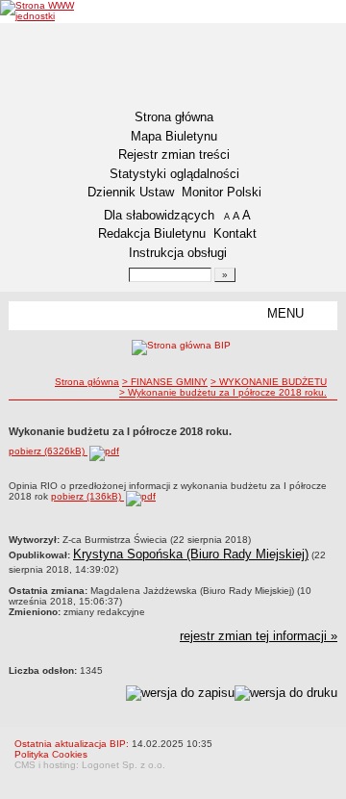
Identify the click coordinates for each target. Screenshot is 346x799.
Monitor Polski (221, 192)
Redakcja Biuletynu (152, 233)
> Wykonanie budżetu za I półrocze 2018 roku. (223, 392)
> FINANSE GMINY (165, 381)
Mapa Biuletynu (174, 136)
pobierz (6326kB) (48, 451)
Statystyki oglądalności (174, 174)
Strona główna (174, 117)
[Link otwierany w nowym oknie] (53, 10)
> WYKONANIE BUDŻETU (268, 381)
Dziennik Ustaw (130, 192)
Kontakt (235, 233)
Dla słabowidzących (159, 215)
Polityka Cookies (50, 754)
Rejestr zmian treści (174, 154)
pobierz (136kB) (87, 496)
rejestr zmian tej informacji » (258, 636)
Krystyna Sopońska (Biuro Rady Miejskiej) (191, 554)
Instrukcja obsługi (178, 252)
